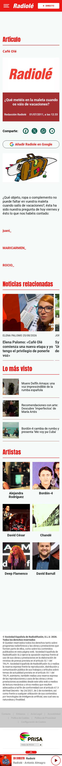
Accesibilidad (54, 714)
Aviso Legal (36, 714)
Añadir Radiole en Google (33, 144)
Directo (50, 6)
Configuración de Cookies (33, 722)
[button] (6, 6)
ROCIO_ (8, 265)
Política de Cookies (20, 718)
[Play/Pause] (56, 760)
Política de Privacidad (45, 718)
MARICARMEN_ (14, 248)
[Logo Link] (23, 5)
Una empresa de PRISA (31, 736)
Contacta (6, 714)
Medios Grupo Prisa (31, 745)
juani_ (7, 231)
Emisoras (20, 714)
